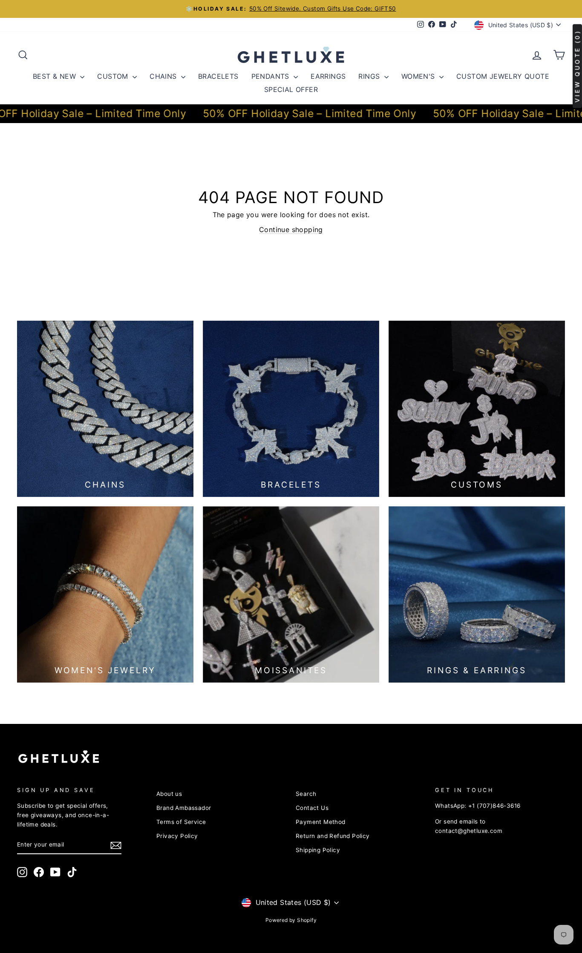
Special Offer (291, 89)
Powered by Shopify (291, 920)
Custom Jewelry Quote (502, 76)
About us (169, 793)
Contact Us (312, 807)
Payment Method (321, 821)
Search (306, 793)
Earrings (328, 76)
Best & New (55, 76)
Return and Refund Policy (333, 835)
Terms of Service (181, 821)
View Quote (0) (577, 66)
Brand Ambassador (183, 807)
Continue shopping (291, 229)
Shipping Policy (318, 850)
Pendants (271, 76)
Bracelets (218, 76)
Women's (419, 76)
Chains (164, 76)
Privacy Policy (177, 835)
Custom (113, 76)
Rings (370, 76)
